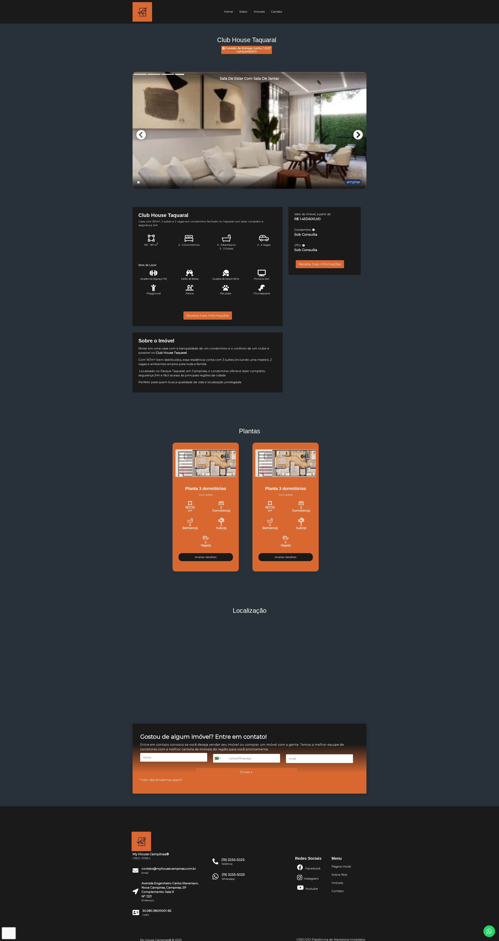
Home (228, 11)
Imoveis (259, 11)
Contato (276, 11)
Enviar (245, 772)
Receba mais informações (320, 264)
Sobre (243, 11)
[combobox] (220, 758)
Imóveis (337, 883)
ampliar (353, 182)
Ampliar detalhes (205, 557)
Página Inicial (341, 866)
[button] (358, 134)
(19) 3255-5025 (233, 874)
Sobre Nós (339, 874)
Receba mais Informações (207, 315)
